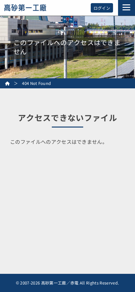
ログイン (102, 8)
